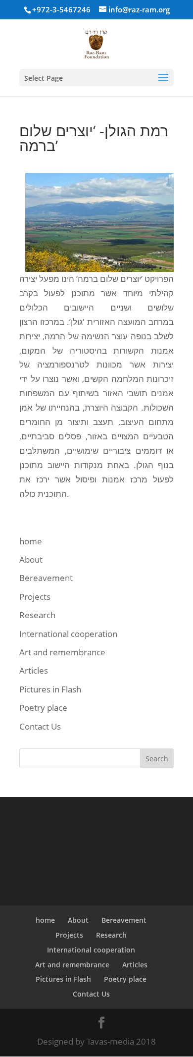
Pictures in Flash (50, 689)
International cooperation (68, 633)
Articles (33, 670)
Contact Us (40, 726)
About (31, 559)
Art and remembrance (62, 652)
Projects (34, 596)
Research (37, 615)
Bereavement (46, 577)
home (30, 541)
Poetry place (43, 707)
